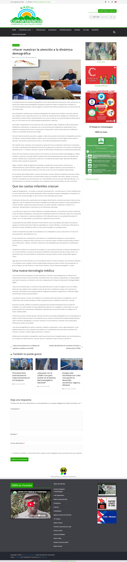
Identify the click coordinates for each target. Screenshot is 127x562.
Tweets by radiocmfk (92, 179)
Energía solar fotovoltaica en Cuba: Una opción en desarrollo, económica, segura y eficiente (71, 379)
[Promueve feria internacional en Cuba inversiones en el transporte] (22, 360)
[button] (32, 30)
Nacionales (52, 30)
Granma (56, 507)
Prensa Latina (58, 530)
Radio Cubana (58, 523)
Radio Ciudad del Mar (60, 499)
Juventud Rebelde (59, 534)
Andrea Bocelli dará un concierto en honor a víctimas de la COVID (65, 347)
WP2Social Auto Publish (56, 561)
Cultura (86, 30)
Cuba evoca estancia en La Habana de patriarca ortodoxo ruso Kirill (26, 347)
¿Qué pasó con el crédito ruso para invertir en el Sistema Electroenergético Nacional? (46, 378)
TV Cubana (57, 519)
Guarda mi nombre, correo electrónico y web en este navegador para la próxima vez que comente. (47, 453)
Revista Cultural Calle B (61, 542)
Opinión (77, 30)
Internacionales (65, 30)
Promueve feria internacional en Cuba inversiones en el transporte (21, 376)
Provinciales (40, 30)
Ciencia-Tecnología (19, 34)
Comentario (15, 409)
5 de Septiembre (59, 495)
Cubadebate (57, 511)
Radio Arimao (58, 546)
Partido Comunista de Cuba (62, 527)
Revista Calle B (101, 62)
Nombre (14, 434)
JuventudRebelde (32, 57)
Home (14, 30)
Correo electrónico (18, 443)
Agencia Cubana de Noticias (62, 515)
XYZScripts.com (72, 561)
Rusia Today (57, 538)
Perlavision (57, 503)
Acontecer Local (25, 30)
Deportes (95, 30)
